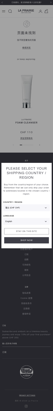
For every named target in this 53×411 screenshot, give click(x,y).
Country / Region (12, 202)
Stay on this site (26, 231)
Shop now (26, 240)
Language (8, 216)
